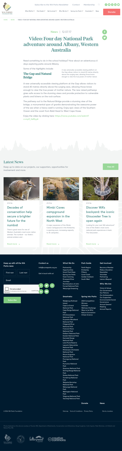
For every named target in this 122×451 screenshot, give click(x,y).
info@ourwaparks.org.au (48, 267)
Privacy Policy (88, 411)
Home (6, 20)
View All (110, 166)
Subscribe (12, 300)
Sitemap (65, 411)
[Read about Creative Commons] (58, 439)
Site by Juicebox (107, 411)
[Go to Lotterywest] (39, 439)
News (13, 20)
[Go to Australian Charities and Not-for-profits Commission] (23, 439)
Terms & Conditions (76, 411)
